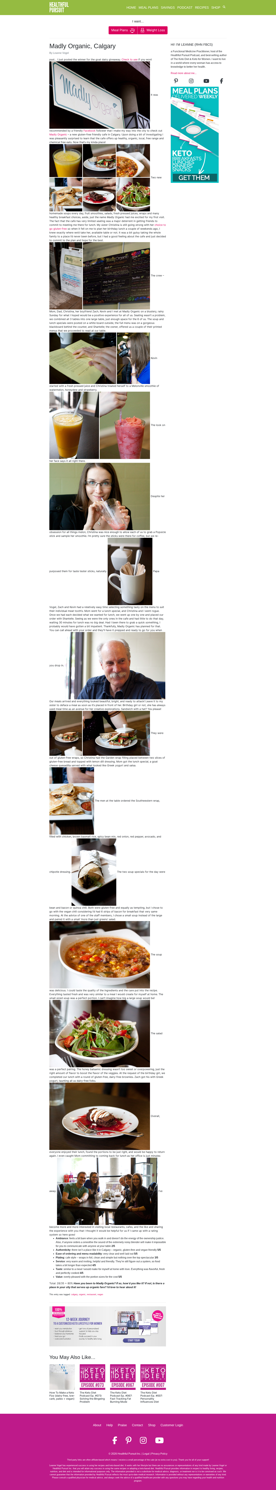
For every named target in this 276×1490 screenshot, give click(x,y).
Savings (168, 7)
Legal (146, 1453)
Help (109, 1425)
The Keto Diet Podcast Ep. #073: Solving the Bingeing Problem (92, 1397)
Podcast (184, 7)
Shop (215, 7)
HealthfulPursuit (59, 7)
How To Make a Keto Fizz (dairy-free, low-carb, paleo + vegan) (62, 1395)
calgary (74, 1294)
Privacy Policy (159, 1453)
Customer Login (172, 1425)
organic (82, 1294)
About (97, 1425)
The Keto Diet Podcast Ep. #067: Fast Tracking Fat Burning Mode (121, 1397)
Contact (137, 1425)
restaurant (91, 1294)
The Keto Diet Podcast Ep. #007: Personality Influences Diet (151, 1397)
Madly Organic (58, 134)
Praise (122, 1425)
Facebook (90, 130)
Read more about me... (183, 73)
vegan (100, 1294)
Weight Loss (155, 30)
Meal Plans (148, 7)
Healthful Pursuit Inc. (129, 1453)
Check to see (130, 59)
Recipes (202, 7)
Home (131, 7)
